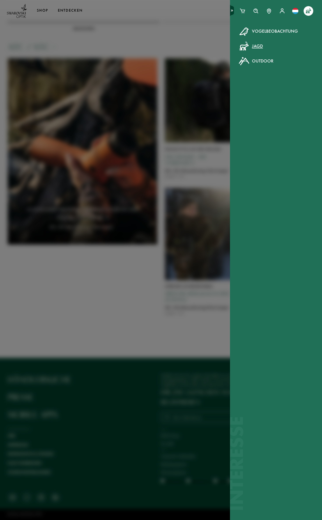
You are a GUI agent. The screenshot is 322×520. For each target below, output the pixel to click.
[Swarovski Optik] (17, 11)
